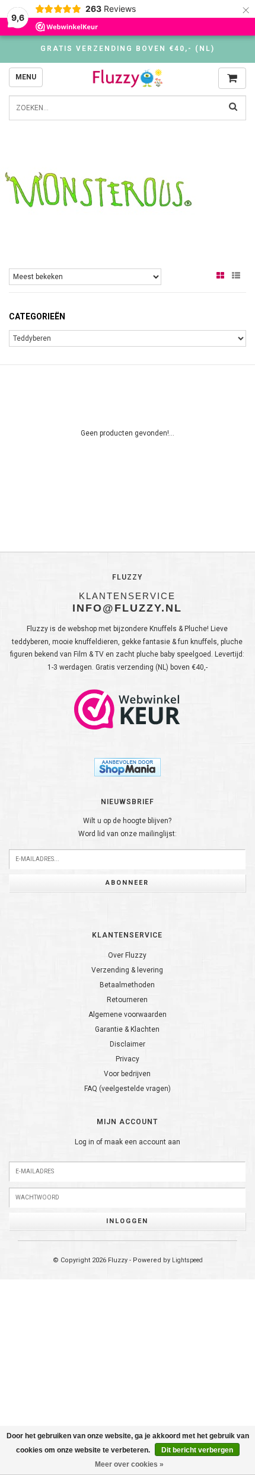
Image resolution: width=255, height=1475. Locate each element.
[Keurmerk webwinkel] (127, 709)
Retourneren (127, 1000)
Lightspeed (187, 1260)
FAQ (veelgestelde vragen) (127, 1088)
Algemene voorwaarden (127, 1014)
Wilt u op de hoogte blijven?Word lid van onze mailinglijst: (127, 827)
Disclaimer (127, 1044)
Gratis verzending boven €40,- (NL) (127, 48)
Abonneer (127, 883)
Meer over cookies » (129, 1464)
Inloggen (127, 1221)
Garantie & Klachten (127, 1029)
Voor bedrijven (127, 1074)
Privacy (127, 1059)
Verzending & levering (127, 970)
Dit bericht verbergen (197, 1450)
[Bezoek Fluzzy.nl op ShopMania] (127, 767)
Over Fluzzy (127, 955)
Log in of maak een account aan (127, 1142)
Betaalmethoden (127, 985)
